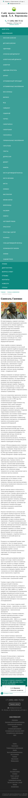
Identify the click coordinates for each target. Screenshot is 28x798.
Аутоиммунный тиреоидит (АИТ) (14, 731)
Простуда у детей (9, 232)
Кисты (5, 183)
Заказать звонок (14, 24)
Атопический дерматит (11, 54)
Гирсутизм (7, 146)
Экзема (5, 253)
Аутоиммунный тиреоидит (12, 81)
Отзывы (5, 275)
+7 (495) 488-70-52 (15, 21)
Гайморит (6, 108)
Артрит (5, 75)
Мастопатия (7, 194)
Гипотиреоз (7, 135)
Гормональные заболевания (13, 140)
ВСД (4, 102)
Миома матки (7, 200)
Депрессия (7, 156)
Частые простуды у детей (14, 782)
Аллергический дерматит (12, 59)
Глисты (5, 151)
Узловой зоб (14, 778)
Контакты (5, 279)
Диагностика (7, 268)
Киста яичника (8, 178)
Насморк (6, 210)
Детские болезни (9, 43)
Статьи (4, 287)
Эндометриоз (8, 259)
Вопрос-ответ (7, 272)
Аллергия (6, 65)
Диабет (5, 162)
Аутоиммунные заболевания (13, 86)
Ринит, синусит (15, 776)
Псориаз (6, 237)
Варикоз (6, 97)
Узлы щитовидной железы (12, 243)
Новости (5, 283)
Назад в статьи (8, 693)
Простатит (7, 226)
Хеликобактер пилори (11, 248)
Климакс (6, 189)
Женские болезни (9, 38)
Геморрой (6, 113)
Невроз (5, 216)
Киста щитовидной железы (13, 173)
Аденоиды (6, 48)
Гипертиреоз (7, 124)
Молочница (7, 205)
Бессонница (7, 92)
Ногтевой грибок (9, 221)
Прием (4, 264)
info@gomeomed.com (14, 3)
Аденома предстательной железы (14, 722)
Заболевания (7, 33)
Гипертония (7, 129)
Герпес (5, 119)
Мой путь (5, 29)
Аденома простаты (10, 70)
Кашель (5, 167)
